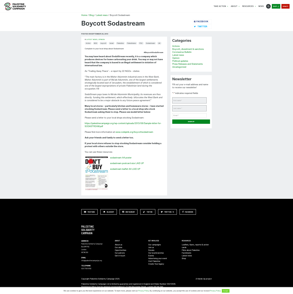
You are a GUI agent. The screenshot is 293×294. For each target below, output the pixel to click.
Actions (176, 46)
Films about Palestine (191, 250)
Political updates (180, 61)
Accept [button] (225, 291)
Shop (275, 6)
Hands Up (201, 279)
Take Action (220, 6)
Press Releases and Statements (187, 64)
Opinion (101, 39)
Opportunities (120, 250)
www (117, 132)
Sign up (191, 121)
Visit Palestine (154, 261)
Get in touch (120, 256)
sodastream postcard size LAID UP (127, 163)
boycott (103, 43)
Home (84, 15)
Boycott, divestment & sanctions (188, 49)
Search (268, 6)
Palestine (120, 43)
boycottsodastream (143, 132)
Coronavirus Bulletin (181, 52)
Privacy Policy (143, 291)
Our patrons (120, 253)
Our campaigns (154, 245)
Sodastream (150, 43)
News (261, 6)
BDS (95, 43)
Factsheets (186, 253)
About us (118, 245)
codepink (125, 132)
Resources (248, 6)
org (131, 132)
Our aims (118, 247)
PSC (141, 43)
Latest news (102, 15)
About (234, 6)
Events (151, 256)
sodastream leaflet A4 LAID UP (125, 169)
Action (88, 43)
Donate (285, 6)
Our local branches (156, 253)
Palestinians (131, 43)
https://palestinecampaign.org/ (14, 6)
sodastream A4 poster (121, 157)
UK (159, 43)
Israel (112, 43)
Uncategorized (179, 67)
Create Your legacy (156, 264)
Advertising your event (157, 258)
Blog (91, 15)
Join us (151, 247)
